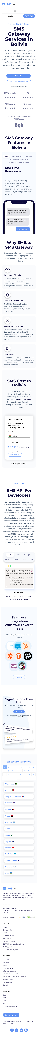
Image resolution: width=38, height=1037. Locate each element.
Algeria (8, 835)
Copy (30, 570)
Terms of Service (8, 936)
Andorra (8, 790)
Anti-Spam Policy (9, 947)
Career (5, 933)
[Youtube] (21, 1030)
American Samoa (11, 860)
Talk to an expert (19, 82)
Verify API (6, 962)
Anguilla (8, 842)
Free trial (19, 75)
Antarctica (9, 867)
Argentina (9, 822)
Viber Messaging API (10, 971)
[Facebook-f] (12, 1030)
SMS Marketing (8, 979)
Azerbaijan (9, 854)
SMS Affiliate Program (10, 950)
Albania (8, 810)
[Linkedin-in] (26, 1030)
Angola (7, 816)
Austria (8, 829)
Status (5, 1001)
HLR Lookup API (8, 968)
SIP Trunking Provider (10, 974)
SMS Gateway (7, 982)
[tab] (6, 156)
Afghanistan (10, 784)
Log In (10, 16)
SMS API (6, 960)
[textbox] (19, 436)
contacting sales (24, 399)
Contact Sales (7, 930)
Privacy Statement (9, 941)
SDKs (5, 998)
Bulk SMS (6, 985)
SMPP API (6, 965)
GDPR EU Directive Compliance (13, 944)
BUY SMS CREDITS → (19, 464)
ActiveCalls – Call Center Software (14, 977)
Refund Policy (7, 938)
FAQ (4, 1003)
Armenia (8, 848)
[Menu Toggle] (15, 10)
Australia (8, 803)
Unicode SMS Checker (10, 1006)
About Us (6, 927)
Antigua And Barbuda (13, 797)
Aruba (7, 873)
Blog (4, 995)
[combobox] (19, 436)
